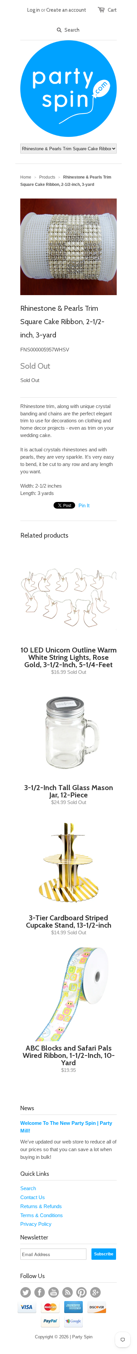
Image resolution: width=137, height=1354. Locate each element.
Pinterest (81, 1292)
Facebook (39, 1292)
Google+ (95, 1292)
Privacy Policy (36, 1224)
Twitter (25, 1292)
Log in (33, 10)
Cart (112, 10)
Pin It (83, 505)
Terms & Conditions (41, 1215)
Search (28, 1188)
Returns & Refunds (41, 1206)
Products (47, 177)
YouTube (53, 1292)
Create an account (66, 10)
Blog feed (67, 1292)
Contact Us (32, 1197)
